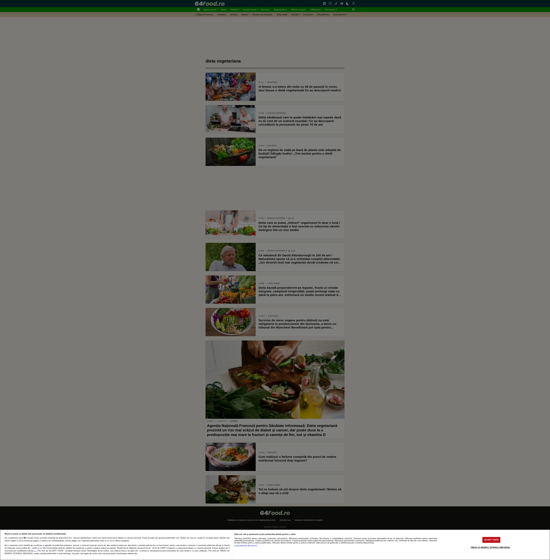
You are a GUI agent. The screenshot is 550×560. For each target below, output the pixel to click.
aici (35, 551)
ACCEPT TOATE (491, 540)
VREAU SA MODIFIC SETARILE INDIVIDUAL (490, 547)
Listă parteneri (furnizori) (245, 546)
